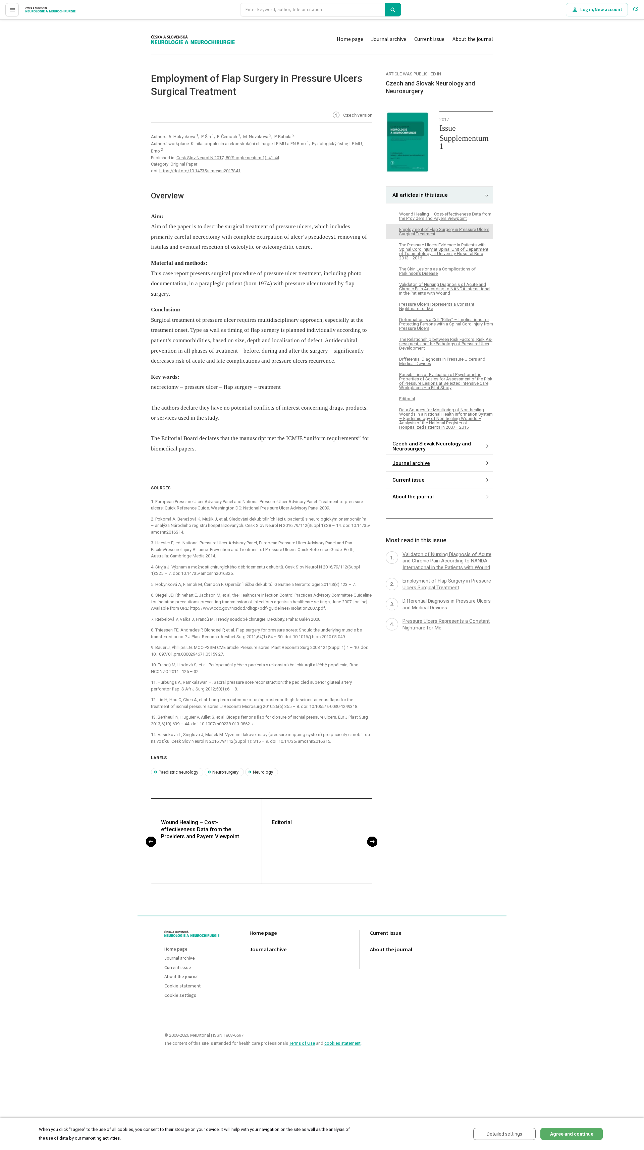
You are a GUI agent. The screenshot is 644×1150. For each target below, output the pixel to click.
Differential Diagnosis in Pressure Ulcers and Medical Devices (442, 361)
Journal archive (388, 39)
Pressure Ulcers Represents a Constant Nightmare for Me (436, 306)
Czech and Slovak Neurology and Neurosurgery (431, 446)
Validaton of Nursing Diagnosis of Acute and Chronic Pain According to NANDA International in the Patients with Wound (444, 289)
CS (636, 9)
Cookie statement (182, 986)
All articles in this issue (420, 195)
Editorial (282, 822)
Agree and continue (571, 1134)
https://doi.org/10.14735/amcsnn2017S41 (199, 170)
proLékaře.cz (39, 12)
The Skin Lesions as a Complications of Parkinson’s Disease (437, 271)
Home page (350, 39)
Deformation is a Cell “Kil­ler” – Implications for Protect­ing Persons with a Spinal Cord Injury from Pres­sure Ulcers (446, 324)
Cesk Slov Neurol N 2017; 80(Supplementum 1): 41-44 (227, 157)
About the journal (472, 39)
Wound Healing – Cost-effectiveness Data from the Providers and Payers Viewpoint (200, 829)
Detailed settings (504, 1134)
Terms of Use (302, 1043)
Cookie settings (180, 995)
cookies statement (342, 1043)
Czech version (357, 115)
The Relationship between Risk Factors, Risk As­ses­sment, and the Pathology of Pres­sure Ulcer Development (445, 344)
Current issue (429, 39)
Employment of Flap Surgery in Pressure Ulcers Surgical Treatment (444, 231)
